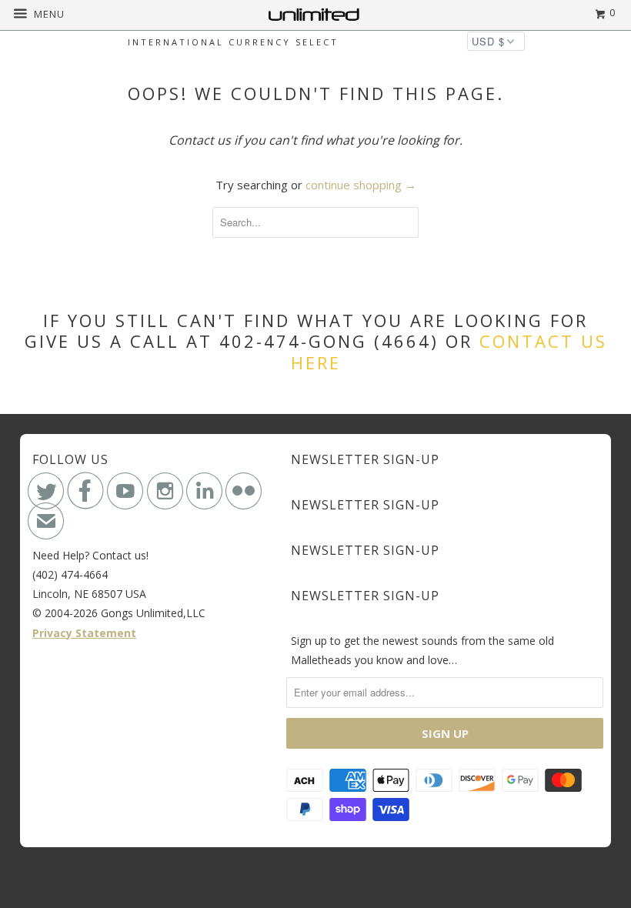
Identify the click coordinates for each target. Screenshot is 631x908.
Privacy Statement (84, 633)
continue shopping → (360, 184)
